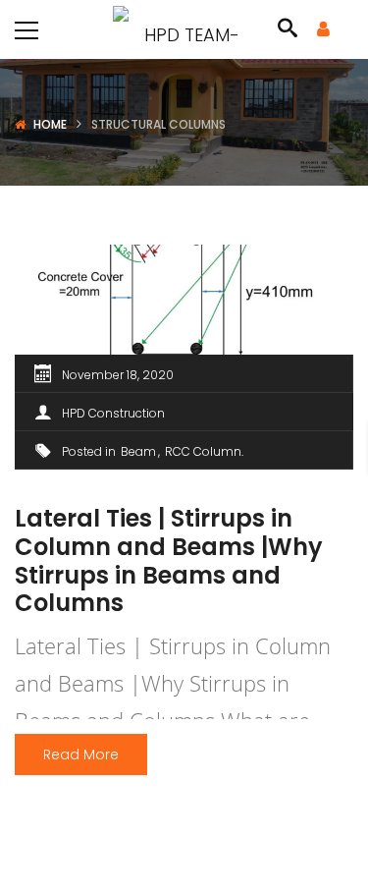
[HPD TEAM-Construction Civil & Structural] (184, 29)
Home (50, 124)
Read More (81, 754)
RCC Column (203, 451)
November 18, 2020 (118, 374)
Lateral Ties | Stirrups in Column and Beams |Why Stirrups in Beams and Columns (169, 560)
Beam (138, 451)
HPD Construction (113, 413)
